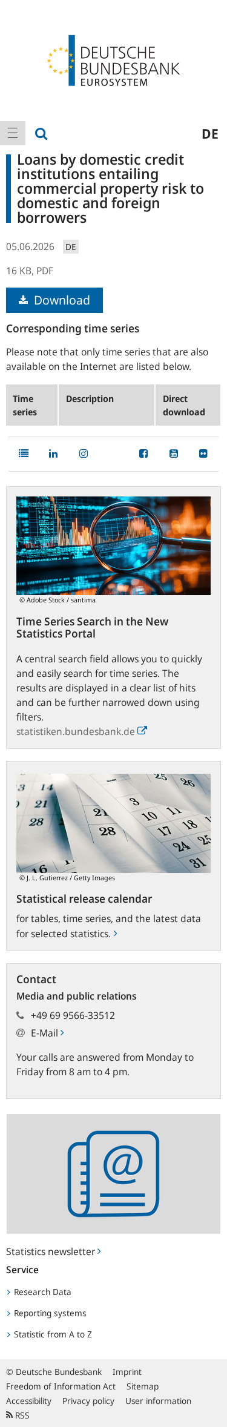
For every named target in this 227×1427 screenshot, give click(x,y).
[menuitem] (12, 133)
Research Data (41, 1291)
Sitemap (143, 1386)
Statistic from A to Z (52, 1334)
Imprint (127, 1371)
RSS (21, 1415)
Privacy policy (88, 1400)
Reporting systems (49, 1313)
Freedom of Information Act (61, 1386)
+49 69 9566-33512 (73, 1015)
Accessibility (28, 1400)
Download (60, 300)
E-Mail (46, 1033)
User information (158, 1400)
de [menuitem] (210, 133)
